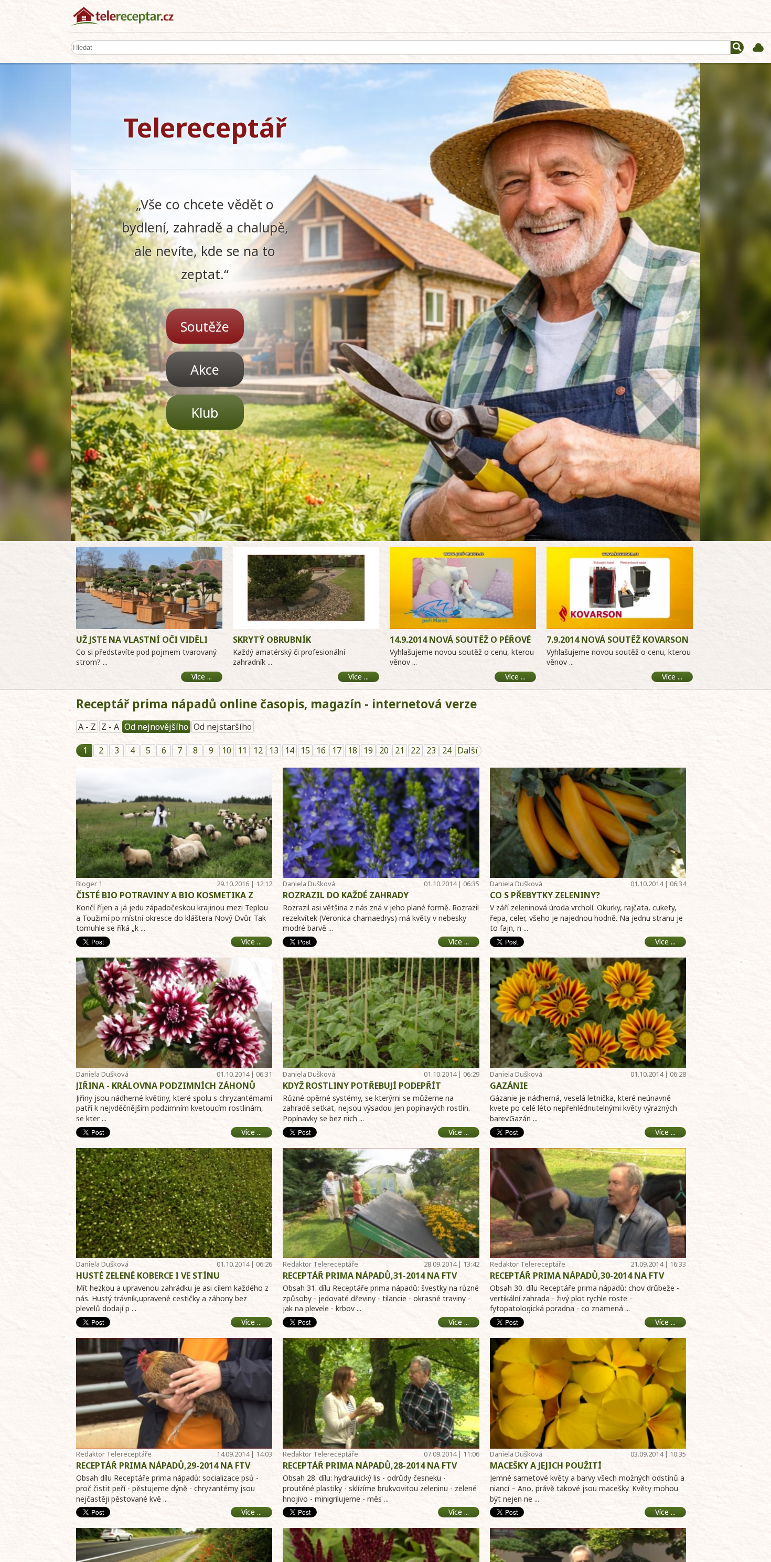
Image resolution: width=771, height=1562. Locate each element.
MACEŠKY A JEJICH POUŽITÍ (546, 1465)
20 (384, 750)
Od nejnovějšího (156, 726)
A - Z (87, 726)
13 (274, 750)
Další (467, 750)
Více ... (251, 942)
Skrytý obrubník (272, 639)
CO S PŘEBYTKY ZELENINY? (545, 895)
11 (242, 750)
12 (258, 750)
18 (352, 750)
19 (368, 750)
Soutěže (204, 326)
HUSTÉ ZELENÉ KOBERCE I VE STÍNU (148, 1275)
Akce (204, 369)
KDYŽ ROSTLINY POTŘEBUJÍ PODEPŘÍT (362, 1085)
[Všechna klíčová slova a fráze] (758, 47)
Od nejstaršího (223, 726)
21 (399, 750)
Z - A (110, 726)
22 (415, 750)
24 (447, 750)
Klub (204, 412)
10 (226, 750)
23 (431, 750)
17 (336, 750)
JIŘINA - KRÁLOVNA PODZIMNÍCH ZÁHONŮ (165, 1085)
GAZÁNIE (509, 1085)
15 (305, 750)
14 (289, 750)
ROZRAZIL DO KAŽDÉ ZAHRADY (346, 895)
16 (321, 750)
